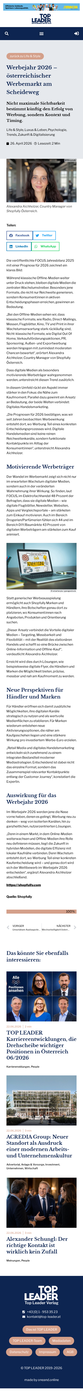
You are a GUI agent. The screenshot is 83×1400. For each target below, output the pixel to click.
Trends (11, 135)
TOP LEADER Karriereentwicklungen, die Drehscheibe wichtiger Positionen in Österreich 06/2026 (41, 1045)
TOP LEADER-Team (27, 1341)
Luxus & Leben (36, 130)
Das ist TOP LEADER (41, 1329)
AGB (70, 1352)
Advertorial (13, 1164)
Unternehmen (14, 1168)
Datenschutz (19, 1352)
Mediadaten (61, 1341)
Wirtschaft (31, 1168)
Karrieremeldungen (18, 1066)
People (35, 1066)
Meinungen (13, 1260)
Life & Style (14, 130)
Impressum (47, 1352)
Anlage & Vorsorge (32, 1164)
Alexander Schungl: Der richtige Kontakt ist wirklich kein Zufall (37, 1245)
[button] (6, 33)
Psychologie (57, 130)
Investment (52, 1164)
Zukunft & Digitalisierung (36, 135)
